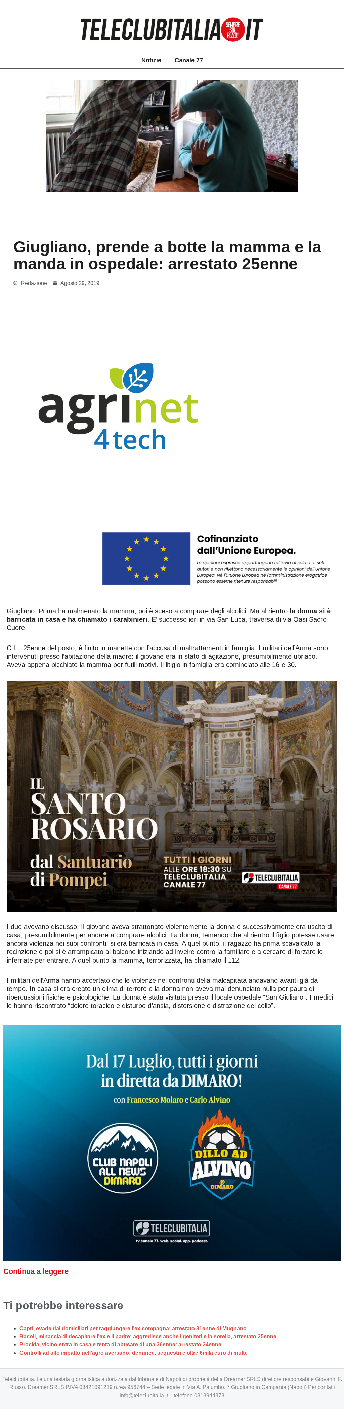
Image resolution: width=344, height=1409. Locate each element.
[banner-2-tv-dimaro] (172, 1143)
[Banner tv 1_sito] (172, 796)
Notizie (151, 60)
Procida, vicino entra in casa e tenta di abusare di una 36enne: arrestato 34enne (120, 1344)
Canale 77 (189, 60)
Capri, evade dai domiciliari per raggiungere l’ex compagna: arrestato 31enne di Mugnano (133, 1328)
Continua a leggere (36, 1271)
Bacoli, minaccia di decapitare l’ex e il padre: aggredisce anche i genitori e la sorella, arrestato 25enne (147, 1336)
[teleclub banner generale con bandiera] (172, 461)
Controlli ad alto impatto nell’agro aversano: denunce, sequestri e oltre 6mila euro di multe (133, 1353)
